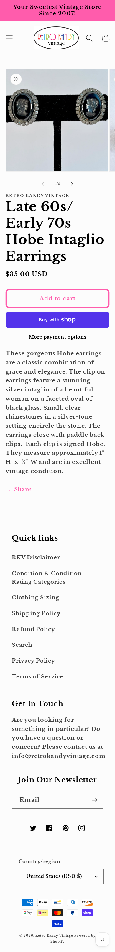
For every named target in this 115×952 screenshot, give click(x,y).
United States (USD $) (54, 876)
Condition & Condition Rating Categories (47, 577)
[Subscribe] (95, 800)
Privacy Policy (33, 661)
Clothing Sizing (35, 597)
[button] (9, 38)
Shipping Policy (36, 613)
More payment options (57, 337)
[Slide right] (72, 183)
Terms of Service (37, 676)
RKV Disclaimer (36, 557)
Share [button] (23, 489)
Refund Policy (33, 629)
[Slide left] (43, 183)
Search (22, 645)
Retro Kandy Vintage (54, 936)
